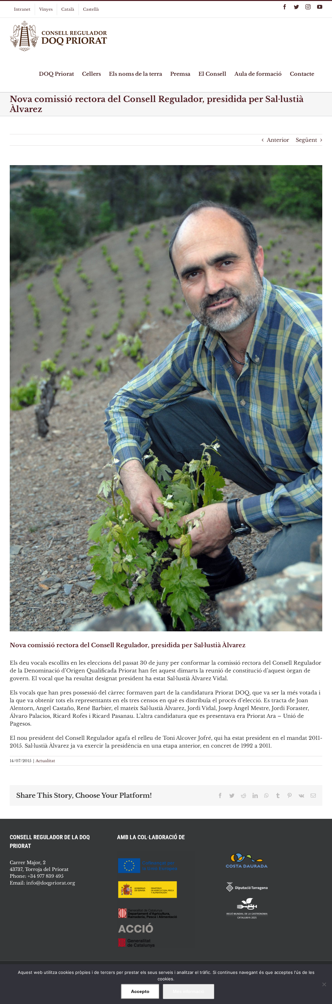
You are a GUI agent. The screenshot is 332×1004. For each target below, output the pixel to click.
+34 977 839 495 (46, 876)
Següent (306, 140)
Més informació (188, 991)
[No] (324, 984)
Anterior (278, 140)
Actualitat (45, 760)
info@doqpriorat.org (50, 883)
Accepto (140, 991)
